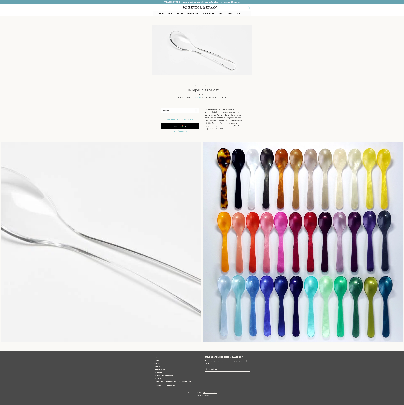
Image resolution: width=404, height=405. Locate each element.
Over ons (157, 379)
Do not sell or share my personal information (173, 382)
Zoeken (156, 360)
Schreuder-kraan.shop (210, 393)
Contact (157, 363)
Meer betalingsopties (180, 131)
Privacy (157, 366)
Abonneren (244, 369)
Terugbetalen (159, 369)
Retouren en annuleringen (164, 385)
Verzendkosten (196, 97)
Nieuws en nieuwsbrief (163, 357)
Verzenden (158, 372)
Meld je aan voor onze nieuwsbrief (224, 357)
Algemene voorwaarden (163, 375)
